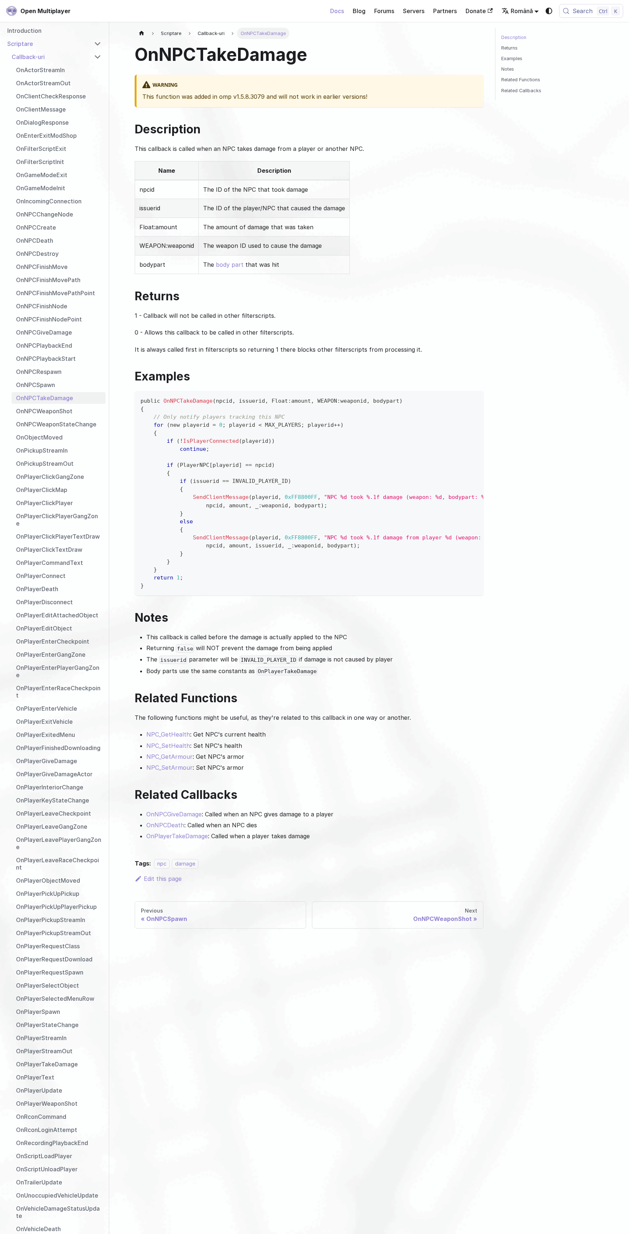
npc (161, 863)
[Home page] (142, 33)
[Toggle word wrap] (461, 400)
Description (513, 37)
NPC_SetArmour (169, 767)
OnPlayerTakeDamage (177, 836)
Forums (384, 11)
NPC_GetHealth (168, 734)
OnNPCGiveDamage (174, 814)
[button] (54, 44)
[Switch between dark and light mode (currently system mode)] (549, 11)
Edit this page (163, 878)
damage (185, 863)
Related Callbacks (521, 90)
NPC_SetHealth (168, 745)
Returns (509, 48)
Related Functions (520, 79)
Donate (476, 11)
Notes (507, 69)
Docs (337, 11)
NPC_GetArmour (169, 756)
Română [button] (522, 11)
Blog (359, 11)
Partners (445, 11)
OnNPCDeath (165, 825)
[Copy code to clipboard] (474, 400)
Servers (413, 11)
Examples (511, 58)
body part (230, 264)
